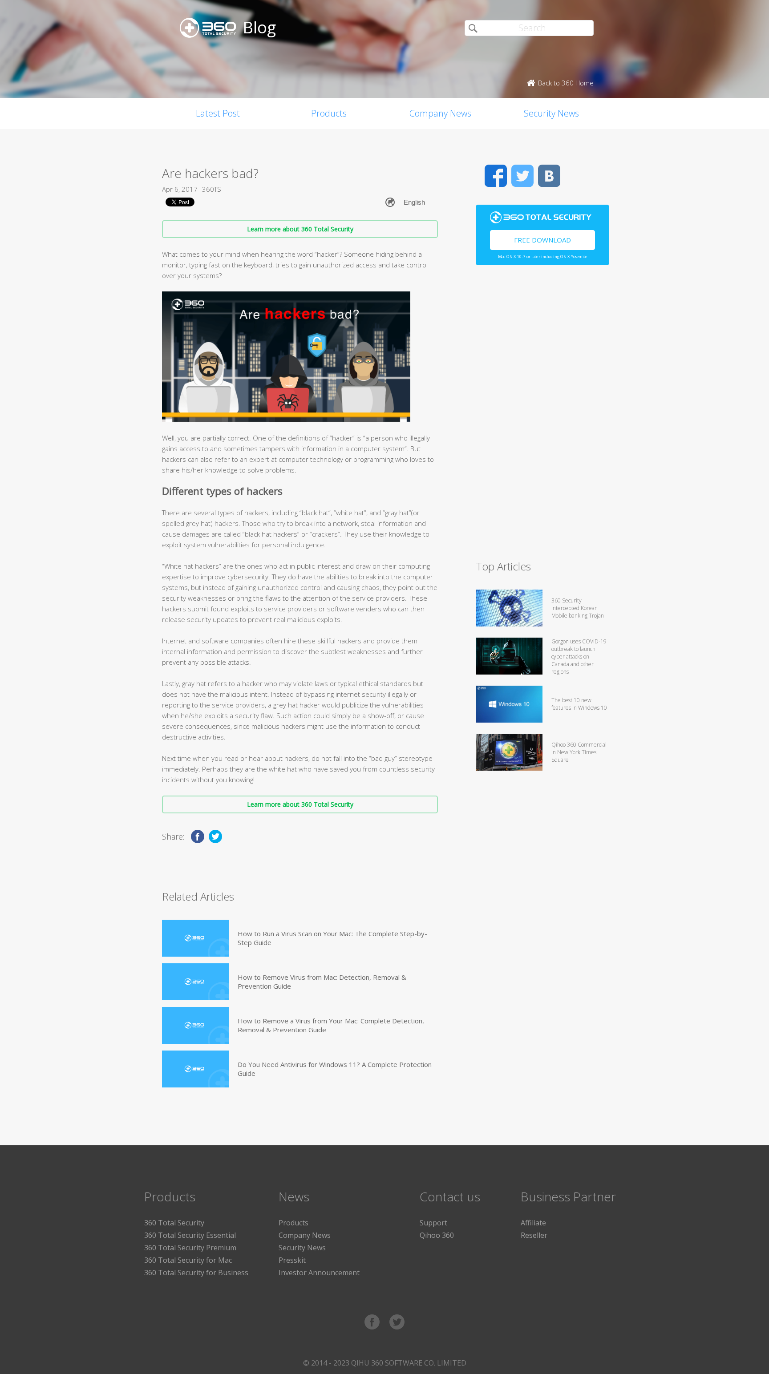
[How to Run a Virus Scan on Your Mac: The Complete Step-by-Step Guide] (195, 938)
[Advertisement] (542, 416)
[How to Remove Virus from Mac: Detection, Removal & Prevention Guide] (195, 981)
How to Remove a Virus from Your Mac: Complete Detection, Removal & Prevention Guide (331, 1025)
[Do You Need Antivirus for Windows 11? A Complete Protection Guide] (195, 1069)
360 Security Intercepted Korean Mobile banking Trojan (577, 608)
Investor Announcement (319, 1272)
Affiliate (533, 1223)
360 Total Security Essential (190, 1235)
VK (549, 176)
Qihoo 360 (437, 1235)
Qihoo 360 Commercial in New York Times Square (579, 752)
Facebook (496, 176)
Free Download (542, 239)
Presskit (292, 1260)
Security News (551, 113)
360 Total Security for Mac (188, 1260)
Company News (440, 113)
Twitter (522, 176)
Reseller (534, 1235)
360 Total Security (174, 1223)
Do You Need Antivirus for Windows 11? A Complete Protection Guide (335, 1069)
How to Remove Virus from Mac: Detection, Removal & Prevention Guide (322, 981)
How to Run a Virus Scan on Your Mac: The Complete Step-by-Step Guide (332, 938)
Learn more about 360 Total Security (300, 229)
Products (329, 113)
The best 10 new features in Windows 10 (579, 703)
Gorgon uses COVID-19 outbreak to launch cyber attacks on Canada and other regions (579, 656)
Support (433, 1223)
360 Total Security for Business (196, 1272)
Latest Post (218, 113)
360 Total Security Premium (190, 1248)
